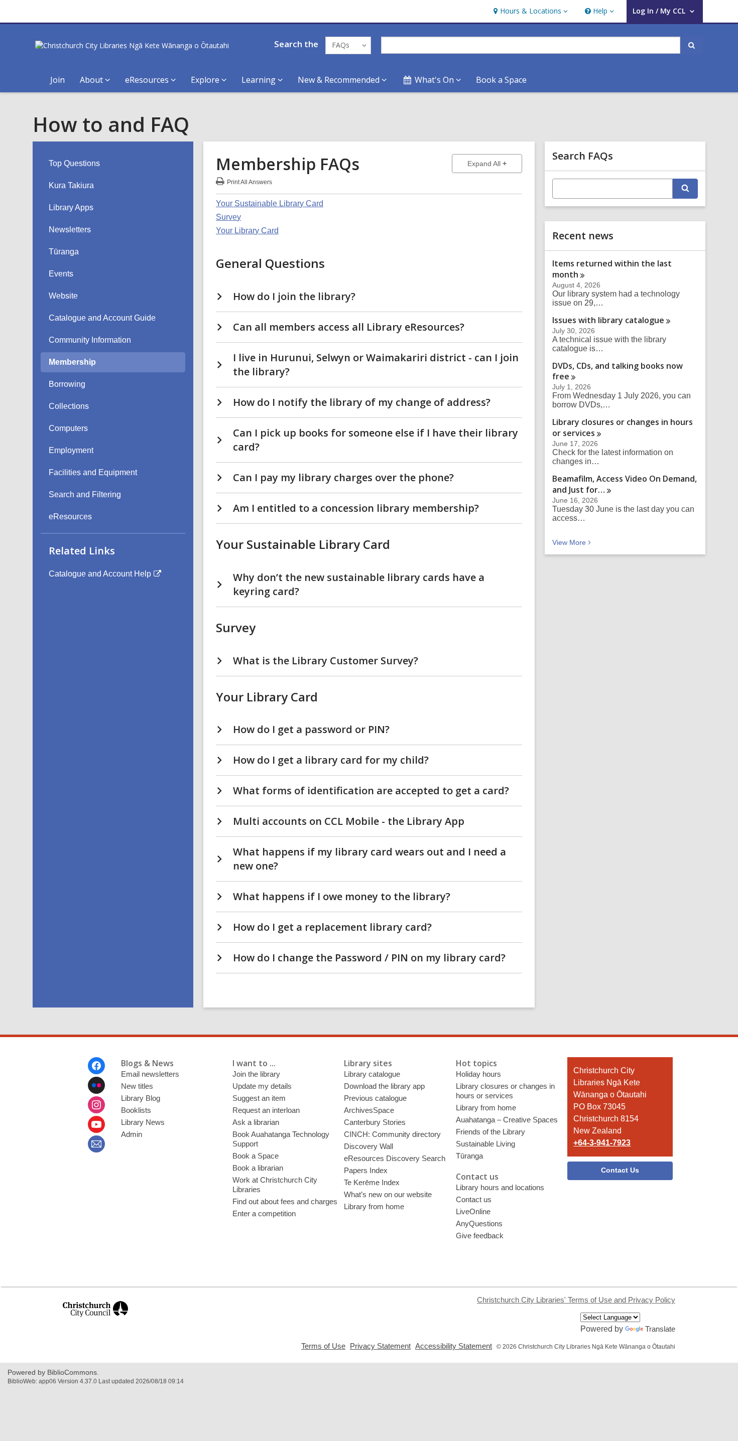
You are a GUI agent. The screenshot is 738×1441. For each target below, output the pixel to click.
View (572, 542)
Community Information (90, 340)
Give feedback (480, 1235)
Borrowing (67, 384)
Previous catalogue (375, 1098)
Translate (660, 1329)
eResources (70, 516)
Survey (228, 217)
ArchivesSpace (369, 1110)
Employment (71, 450)
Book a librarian (257, 1168)
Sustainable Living (485, 1143)
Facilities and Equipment (93, 472)
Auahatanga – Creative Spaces (507, 1119)
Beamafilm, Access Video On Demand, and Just (624, 484)
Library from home (374, 1206)
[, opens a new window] (95, 1321)
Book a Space (501, 79)
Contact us (473, 1199)
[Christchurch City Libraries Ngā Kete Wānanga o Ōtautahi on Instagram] (96, 1104)
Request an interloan (266, 1110)
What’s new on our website (388, 1194)
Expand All (494, 163)
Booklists (136, 1110)
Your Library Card (247, 230)
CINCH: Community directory (392, 1134)
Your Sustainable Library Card (269, 203)
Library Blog (140, 1098)
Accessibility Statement (453, 1346)
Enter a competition (264, 1213)
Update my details (262, 1086)
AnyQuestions (479, 1223)
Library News (143, 1122)
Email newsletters (150, 1074)
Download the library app (384, 1086)
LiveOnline (473, 1211)
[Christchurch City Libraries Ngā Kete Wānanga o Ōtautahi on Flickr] (96, 1085)
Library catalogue (372, 1074)
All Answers (249, 181)
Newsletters (70, 229)
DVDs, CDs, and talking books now (617, 371)
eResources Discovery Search (394, 1158)
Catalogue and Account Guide (102, 318)
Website (63, 296)
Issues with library (608, 320)
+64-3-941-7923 (602, 1142)
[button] (529, 11)
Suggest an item (259, 1098)
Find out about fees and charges (284, 1201)
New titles (137, 1086)
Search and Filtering (85, 494)
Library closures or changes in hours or (622, 427)
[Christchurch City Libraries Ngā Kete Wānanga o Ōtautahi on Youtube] (96, 1124)
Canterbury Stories (375, 1122)
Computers (68, 428)
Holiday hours (478, 1074)
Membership (72, 362)
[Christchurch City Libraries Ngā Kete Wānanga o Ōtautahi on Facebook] (96, 1065)
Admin (131, 1134)
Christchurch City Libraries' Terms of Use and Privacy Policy (576, 1299)
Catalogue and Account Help (100, 573)
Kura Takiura (71, 185)
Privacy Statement (380, 1346)
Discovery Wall (368, 1146)
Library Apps (71, 207)
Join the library (256, 1074)
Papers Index (366, 1170)
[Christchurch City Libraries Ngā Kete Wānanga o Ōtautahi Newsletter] (96, 1143)
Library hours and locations (500, 1187)
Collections (69, 406)
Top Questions (74, 163)
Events (61, 273)
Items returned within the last (612, 269)
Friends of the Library (490, 1131)
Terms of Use (323, 1346)
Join (57, 79)
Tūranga (64, 251)
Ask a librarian (255, 1122)
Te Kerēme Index (372, 1182)
